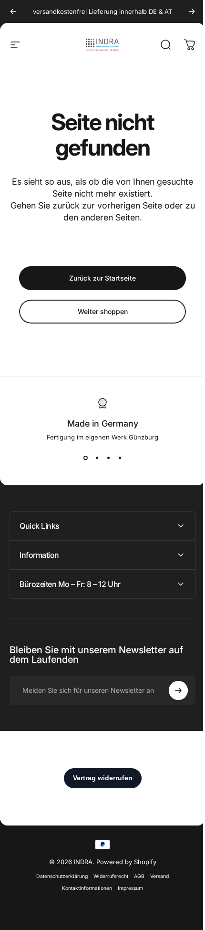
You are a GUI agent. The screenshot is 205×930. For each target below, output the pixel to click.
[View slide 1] (85, 458)
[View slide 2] (96, 458)
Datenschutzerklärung (58, 876)
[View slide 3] (108, 458)
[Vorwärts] (191, 11)
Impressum (127, 888)
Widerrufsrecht (107, 876)
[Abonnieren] (171, 690)
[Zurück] (13, 11)
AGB (136, 876)
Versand (156, 876)
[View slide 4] (119, 458)
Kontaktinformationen (84, 888)
